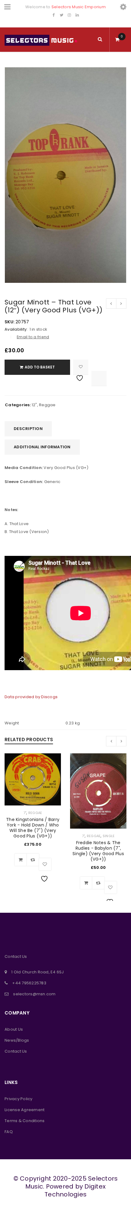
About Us (14, 1029)
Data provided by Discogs (31, 697)
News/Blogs (17, 1040)
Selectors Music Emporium (78, 7)
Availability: (16, 329)
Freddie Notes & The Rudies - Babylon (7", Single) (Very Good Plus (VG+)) (98, 851)
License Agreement (24, 1110)
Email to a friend (33, 336)
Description (28, 429)
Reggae (47, 405)
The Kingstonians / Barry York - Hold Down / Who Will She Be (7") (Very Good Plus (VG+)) (32, 827)
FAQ (9, 1132)
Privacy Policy (19, 1099)
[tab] (28, 428)
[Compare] (33, 860)
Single (109, 835)
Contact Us (16, 1051)
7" (25, 812)
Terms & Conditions (25, 1121)
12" (34, 405)
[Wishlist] (80, 367)
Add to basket (40, 367)
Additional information (42, 447)
